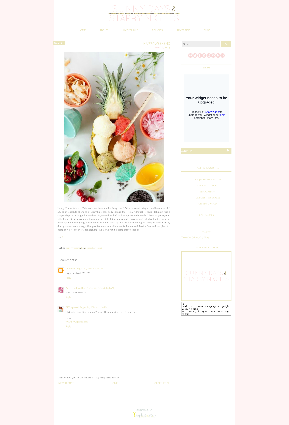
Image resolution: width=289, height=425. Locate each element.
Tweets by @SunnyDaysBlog (195, 237)
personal (89, 248)
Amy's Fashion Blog (76, 288)
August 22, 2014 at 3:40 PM (89, 268)
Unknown (70, 268)
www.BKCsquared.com (77, 322)
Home (82, 30)
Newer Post (66, 383)
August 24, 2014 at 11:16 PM (93, 307)
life (82, 248)
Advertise (183, 30)
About (104, 30)
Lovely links (130, 30)
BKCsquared (72, 307)
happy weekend (73, 248)
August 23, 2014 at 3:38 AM (100, 288)
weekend (98, 248)
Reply (68, 278)
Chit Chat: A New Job (208, 185)
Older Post (161, 383)
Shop (207, 30)
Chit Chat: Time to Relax (208, 197)
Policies (157, 30)
